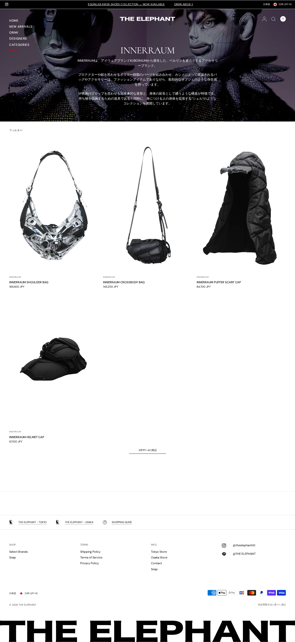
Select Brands (18, 552)
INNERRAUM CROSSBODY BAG (124, 282)
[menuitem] (26, 21)
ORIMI (13, 33)
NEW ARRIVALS (20, 27)
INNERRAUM (15, 277)
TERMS (84, 545)
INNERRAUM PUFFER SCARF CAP (219, 282)
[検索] (273, 19)
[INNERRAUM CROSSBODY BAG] (147, 205)
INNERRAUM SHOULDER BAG (28, 282)
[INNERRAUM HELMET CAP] (53, 359)
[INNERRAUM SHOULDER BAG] (53, 205)
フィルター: (16, 130)
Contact (156, 563)
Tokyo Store (159, 552)
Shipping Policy (90, 552)
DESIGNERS (18, 38)
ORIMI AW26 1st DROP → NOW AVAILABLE (182, 4)
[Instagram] (6, 4)
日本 (285, 4)
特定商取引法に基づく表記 (272, 604)
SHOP (12, 545)
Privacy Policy (89, 563)
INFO (154, 545)
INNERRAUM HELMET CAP (26, 437)
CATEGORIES (19, 45)
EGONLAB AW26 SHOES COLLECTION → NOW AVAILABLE (106, 4)
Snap (12, 557)
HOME (14, 21)
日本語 (266, 4)
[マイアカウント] (264, 19)
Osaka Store (159, 557)
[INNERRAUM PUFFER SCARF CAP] (241, 205)
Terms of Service (91, 557)
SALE (13, 51)
